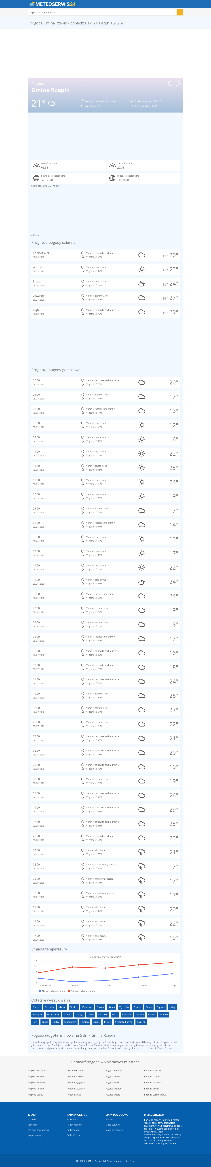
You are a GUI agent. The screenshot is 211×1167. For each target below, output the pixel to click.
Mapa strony (34, 1135)
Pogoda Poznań (36, 1088)
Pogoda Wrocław (37, 1082)
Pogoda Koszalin (114, 1070)
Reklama (32, 1125)
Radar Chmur (73, 1135)
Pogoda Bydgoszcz (76, 1082)
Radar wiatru (73, 1130)
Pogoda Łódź (112, 1082)
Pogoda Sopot (35, 1094)
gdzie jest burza (131, 1048)
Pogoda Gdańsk (75, 1070)
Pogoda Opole (113, 1094)
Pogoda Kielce (74, 1094)
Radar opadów (74, 1125)
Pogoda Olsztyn (113, 1088)
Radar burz (72, 1119)
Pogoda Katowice (76, 1088)
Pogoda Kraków (36, 1076)
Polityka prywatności (38, 1130)
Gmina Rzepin (50, 90)
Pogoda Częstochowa (155, 1094)
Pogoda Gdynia (151, 1088)
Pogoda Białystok (76, 1076)
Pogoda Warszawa (37, 1070)
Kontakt (32, 1119)
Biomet (109, 1119)
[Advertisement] (105, 53)
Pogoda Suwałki (152, 1076)
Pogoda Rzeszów (153, 1070)
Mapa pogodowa (114, 1130)
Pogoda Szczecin (152, 1082)
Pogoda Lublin (113, 1076)
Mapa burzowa (113, 1125)
